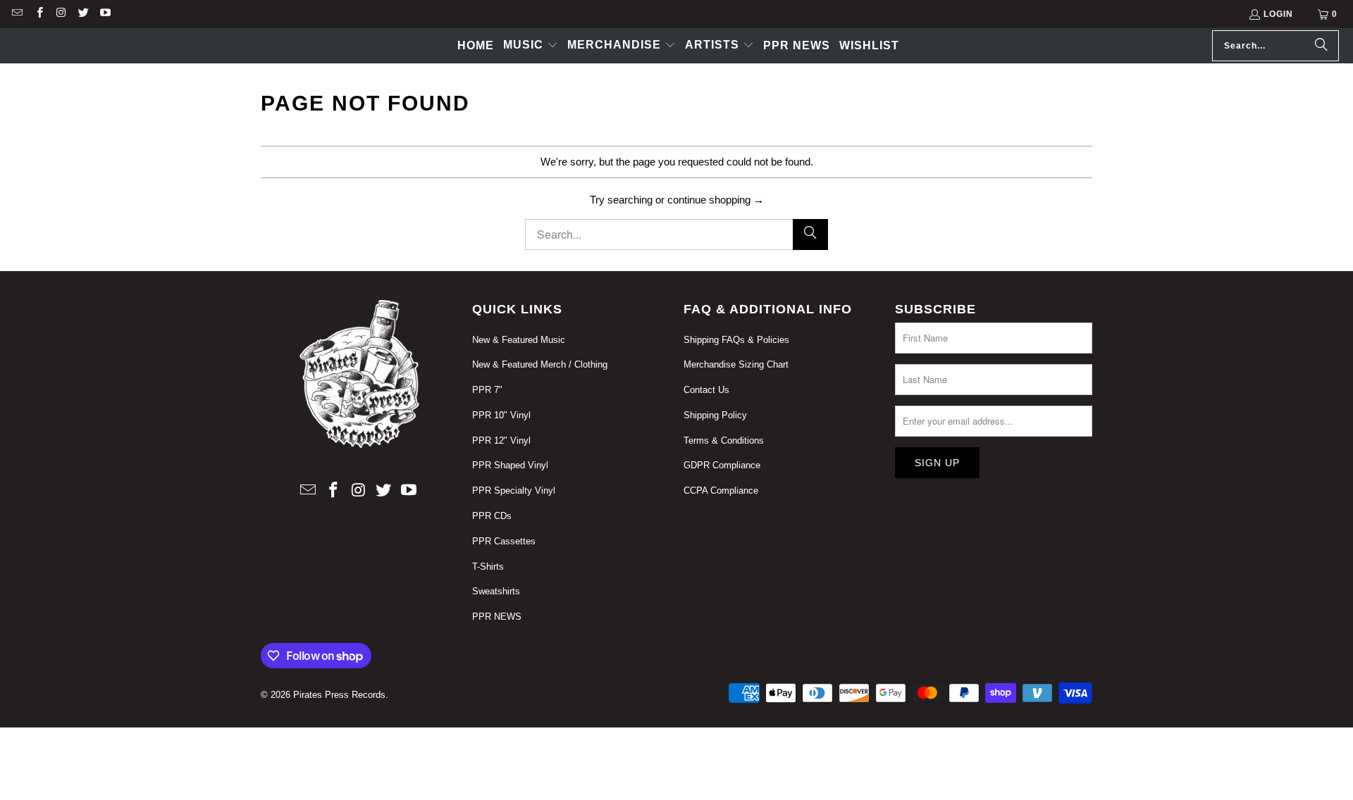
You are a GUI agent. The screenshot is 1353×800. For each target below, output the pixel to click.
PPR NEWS (496, 616)
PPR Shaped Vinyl (510, 465)
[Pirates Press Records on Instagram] (61, 14)
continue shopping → (715, 200)
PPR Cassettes (504, 541)
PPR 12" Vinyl (501, 440)
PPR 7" (487, 390)
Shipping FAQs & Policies (736, 340)
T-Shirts (488, 566)
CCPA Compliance (721, 490)
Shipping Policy (715, 415)
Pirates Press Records (339, 694)
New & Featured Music (518, 340)
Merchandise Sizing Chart (736, 364)
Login (1278, 14)
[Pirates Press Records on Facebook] (38, 14)
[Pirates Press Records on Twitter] (83, 14)
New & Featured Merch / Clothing (539, 364)
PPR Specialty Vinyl (513, 490)
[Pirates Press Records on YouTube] (105, 14)
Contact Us (706, 390)
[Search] (1321, 45)
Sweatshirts (496, 591)
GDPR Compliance (722, 465)
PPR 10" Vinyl (501, 415)
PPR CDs (492, 516)
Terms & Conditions (724, 440)
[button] (530, 45)
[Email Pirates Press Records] (17, 14)
